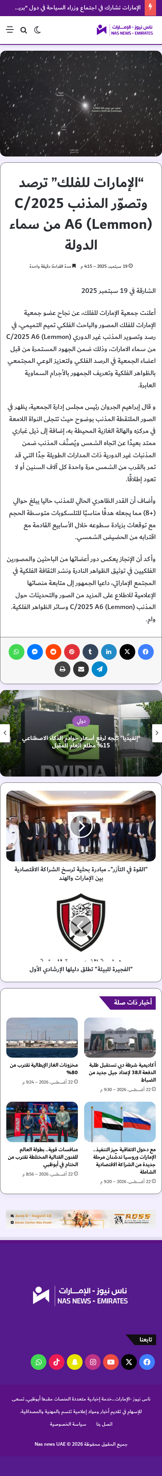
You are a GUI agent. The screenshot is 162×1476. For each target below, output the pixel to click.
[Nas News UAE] (124, 30)
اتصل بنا (104, 1424)
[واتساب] (16, 652)
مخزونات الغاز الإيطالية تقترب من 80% (44, 1068)
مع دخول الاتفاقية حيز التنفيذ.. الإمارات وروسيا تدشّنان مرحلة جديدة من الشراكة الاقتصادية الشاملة (124, 1161)
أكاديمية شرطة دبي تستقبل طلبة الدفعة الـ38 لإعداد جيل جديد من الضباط (122, 1072)
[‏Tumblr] (90, 652)
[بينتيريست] (72, 652)
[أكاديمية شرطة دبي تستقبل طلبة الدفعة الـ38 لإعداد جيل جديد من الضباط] (120, 1038)
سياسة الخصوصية (68, 1424)
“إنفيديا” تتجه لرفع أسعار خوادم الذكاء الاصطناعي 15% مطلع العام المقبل (81, 742)
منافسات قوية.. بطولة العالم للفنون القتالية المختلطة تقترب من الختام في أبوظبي (43, 1157)
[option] (81, 733)
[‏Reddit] (53, 652)
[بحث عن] (24, 33)
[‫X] (127, 652)
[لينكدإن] (109, 652)
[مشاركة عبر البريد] (81, 669)
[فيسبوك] (146, 652)
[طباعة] (62, 669)
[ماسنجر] (35, 652)
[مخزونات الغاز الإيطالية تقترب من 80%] (42, 1038)
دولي (81, 721)
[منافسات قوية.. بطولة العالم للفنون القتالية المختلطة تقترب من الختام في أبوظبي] (42, 1122)
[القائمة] (10, 33)
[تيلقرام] (99, 669)
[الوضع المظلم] (37, 33)
